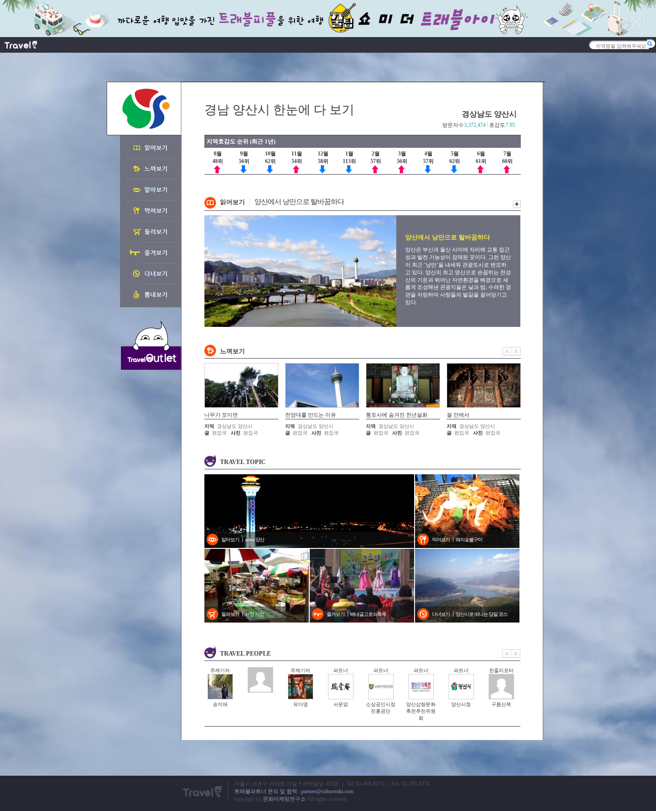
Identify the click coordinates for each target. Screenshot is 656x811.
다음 (516, 351)
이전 (507, 351)
